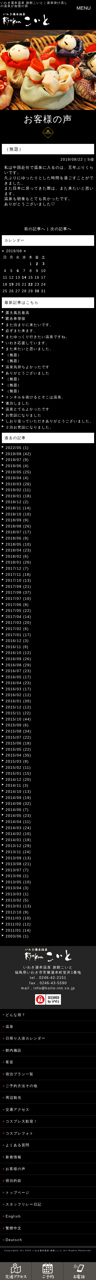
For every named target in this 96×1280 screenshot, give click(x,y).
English (13, 1216)
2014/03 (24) (18, 828)
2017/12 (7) (17, 568)
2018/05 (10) (18, 544)
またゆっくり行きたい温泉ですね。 (38, 337)
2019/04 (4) (17, 478)
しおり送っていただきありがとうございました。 (50, 421)
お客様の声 (16, 1169)
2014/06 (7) (17, 810)
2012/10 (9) (17, 912)
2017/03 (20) (18, 623)
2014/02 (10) (18, 834)
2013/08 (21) (18, 864)
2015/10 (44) (18, 719)
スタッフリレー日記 (24, 1204)
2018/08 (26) (18, 526)
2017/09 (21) (18, 587)
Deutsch (14, 1240)
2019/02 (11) (18, 490)
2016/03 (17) (18, 689)
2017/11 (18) (18, 575)
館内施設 (14, 1050)
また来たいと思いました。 (30, 349)
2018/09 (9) (17, 520)
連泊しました (18, 403)
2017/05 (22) (18, 611)
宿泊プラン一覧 (20, 1074)
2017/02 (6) (17, 629)
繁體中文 (14, 1228)
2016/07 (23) (18, 671)
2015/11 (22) (18, 713)
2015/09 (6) (17, 725)
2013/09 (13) (18, 858)
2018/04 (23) (18, 550)
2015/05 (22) (18, 749)
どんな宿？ (16, 1015)
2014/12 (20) (18, 780)
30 (37, 291)
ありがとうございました (28, 373)
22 (30, 284)
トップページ (18, 1193)
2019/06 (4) (17, 466)
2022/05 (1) (17, 448)
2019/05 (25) (18, 472)
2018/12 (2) (17, 502)
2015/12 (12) (18, 707)
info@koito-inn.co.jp (54, 988)
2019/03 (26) (18, 484)
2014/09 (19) (18, 798)
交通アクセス (18, 1110)
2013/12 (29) (18, 846)
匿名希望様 (16, 319)
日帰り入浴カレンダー (26, 1038)
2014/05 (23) (18, 816)
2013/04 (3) (17, 888)
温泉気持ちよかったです (28, 367)
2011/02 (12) (18, 924)
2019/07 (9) (17, 460)
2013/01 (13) (18, 906)
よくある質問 (18, 1145)
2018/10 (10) (18, 514)
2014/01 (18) (18, 840)
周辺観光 (14, 1098)
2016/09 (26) (18, 659)
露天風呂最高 (18, 313)
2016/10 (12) (18, 653)
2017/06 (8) (17, 605)
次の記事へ (61, 229)
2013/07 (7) (17, 870)
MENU (84, 8)
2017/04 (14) (18, 617)
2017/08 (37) (18, 592)
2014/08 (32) (18, 804)
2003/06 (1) (17, 936)
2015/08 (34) (18, 731)
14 (24, 277)
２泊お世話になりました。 (30, 427)
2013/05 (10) (18, 882)
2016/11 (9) (17, 647)
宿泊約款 (14, 1181)
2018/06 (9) (17, 538)
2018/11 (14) (18, 508)
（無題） (14, 355)
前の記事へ (35, 229)
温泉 (10, 1027)
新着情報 (14, 1157)
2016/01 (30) (18, 701)
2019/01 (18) (18, 496)
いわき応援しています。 (28, 343)
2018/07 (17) (18, 532)
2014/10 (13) (18, 792)
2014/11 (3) (17, 785)
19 (11, 284)
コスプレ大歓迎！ (22, 1121)
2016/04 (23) (18, 683)
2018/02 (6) (17, 556)
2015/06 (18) (18, 743)
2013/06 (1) (17, 876)
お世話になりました (24, 415)
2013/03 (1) (17, 894)
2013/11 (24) (18, 852)
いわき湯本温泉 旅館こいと (22, 2)
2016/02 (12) (18, 695)
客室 (10, 1062)
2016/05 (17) (18, 677)
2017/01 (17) (18, 635)
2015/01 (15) (18, 773)
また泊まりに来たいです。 (30, 325)
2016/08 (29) (18, 665)
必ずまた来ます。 (22, 331)
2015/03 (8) (17, 761)
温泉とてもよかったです (28, 409)
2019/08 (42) (18, 454)
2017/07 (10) (18, 599)
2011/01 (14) (18, 930)
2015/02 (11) (18, 768)
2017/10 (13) (18, 580)
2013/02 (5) (17, 900)
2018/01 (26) (18, 562)
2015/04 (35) (18, 755)
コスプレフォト (20, 1133)
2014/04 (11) (18, 822)
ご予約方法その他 (22, 1086)
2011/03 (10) (18, 918)
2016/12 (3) (17, 641)
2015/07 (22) (18, 737)
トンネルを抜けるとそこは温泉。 (36, 397)
